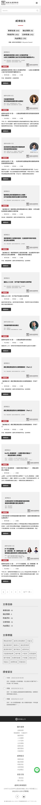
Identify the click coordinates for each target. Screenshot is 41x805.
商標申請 (14, 662)
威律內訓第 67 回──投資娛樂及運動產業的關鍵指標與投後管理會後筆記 (20, 162)
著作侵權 (7, 658)
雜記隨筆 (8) (28, 30)
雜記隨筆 (6, 614)
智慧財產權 (16, 658)
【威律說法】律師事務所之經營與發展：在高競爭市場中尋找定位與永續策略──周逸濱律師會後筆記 (20, 254)
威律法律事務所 (19, 641)
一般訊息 (20, 778)
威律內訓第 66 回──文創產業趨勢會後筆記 (16, 340)
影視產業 (32, 653)
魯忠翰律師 (8, 645)
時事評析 (7, 214)
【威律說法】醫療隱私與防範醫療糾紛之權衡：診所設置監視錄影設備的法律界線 (20, 210)
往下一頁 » (27, 592)
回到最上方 (22, 719)
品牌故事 (20, 730)
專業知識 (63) (13, 30)
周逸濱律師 (8, 641)
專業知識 (7, 75)
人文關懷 (20, 738)
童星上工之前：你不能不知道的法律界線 (15, 296)
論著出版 (20, 746)
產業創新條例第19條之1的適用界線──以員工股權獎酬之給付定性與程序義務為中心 (20, 71)
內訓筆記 (7, 118)
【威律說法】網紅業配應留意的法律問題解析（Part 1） (19, 425)
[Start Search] (37, 10)
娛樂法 (16, 645)
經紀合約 (32, 658)
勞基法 (6, 662)
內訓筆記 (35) (20, 38)
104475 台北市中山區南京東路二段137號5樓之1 (20, 788)
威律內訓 (25, 649)
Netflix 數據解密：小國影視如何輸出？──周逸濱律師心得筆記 (20, 469)
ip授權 (24, 658)
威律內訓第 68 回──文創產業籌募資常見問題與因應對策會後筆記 (20, 114)
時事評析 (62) (13, 34)
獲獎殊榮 (20, 735)
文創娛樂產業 (8, 653)
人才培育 (20, 740)
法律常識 (6, 622)
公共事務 (20, 743)
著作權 (17, 653)
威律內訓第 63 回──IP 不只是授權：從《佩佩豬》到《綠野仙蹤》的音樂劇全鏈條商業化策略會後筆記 (19, 565)
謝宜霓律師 (25, 645)
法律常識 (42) (28, 34)
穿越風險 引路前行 (20, 733)
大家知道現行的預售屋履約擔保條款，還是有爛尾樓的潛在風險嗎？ (20, 517)
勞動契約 (22, 662)
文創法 (29, 641)
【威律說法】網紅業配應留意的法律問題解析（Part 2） (19, 382)
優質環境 (20, 748)
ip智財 (24, 653)
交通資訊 (20, 751)
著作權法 (17, 649)
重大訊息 (20, 780)
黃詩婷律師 (8, 649)
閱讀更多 (6, 83)
